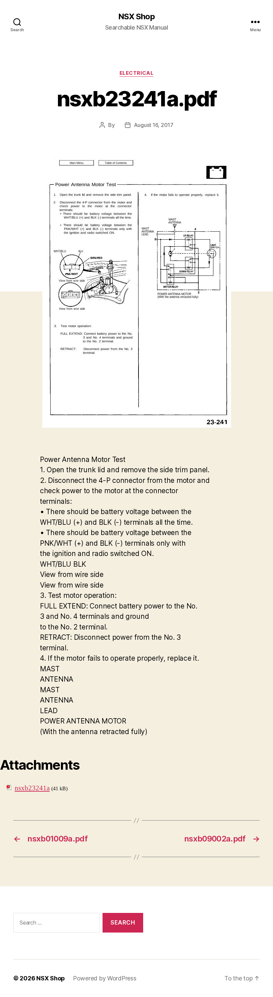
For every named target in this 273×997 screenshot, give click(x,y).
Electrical (137, 73)
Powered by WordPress (104, 978)
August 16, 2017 (153, 125)
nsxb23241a (32, 788)
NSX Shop (136, 17)
